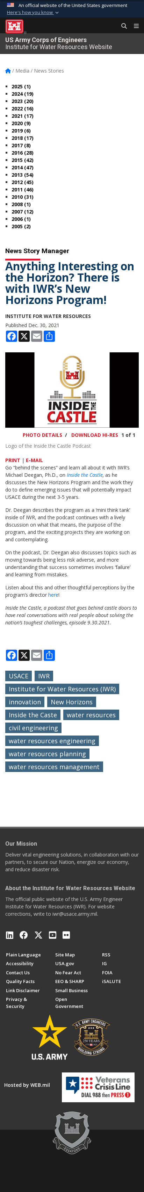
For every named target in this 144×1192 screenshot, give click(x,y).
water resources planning (47, 754)
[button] (33, 12)
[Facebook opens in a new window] (24, 935)
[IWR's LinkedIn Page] (9, 935)
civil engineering (33, 728)
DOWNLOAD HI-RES (94, 435)
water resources (91, 715)
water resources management (54, 767)
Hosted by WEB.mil (27, 1085)
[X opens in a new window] (38, 935)
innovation (25, 702)
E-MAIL (34, 460)
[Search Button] (121, 26)
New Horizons (72, 702)
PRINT (12, 460)
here (53, 594)
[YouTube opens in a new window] (52, 935)
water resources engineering (52, 741)
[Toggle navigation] (133, 26)
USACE (18, 676)
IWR (44, 676)
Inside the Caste (33, 715)
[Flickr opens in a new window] (66, 935)
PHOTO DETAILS (42, 435)
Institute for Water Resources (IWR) (62, 689)
